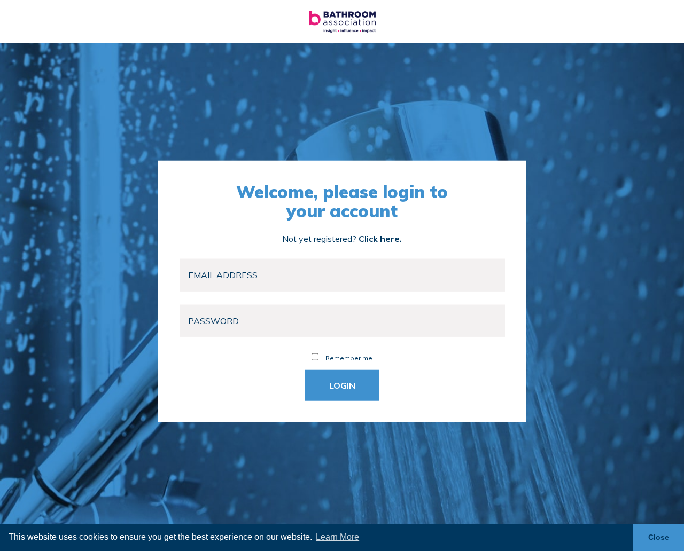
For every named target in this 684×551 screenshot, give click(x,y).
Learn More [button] (337, 536)
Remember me (348, 358)
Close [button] (658, 537)
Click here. (380, 238)
